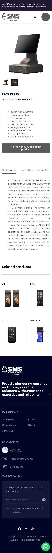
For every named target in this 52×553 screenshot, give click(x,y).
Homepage (8, 419)
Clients (31, 424)
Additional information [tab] (36, 170)
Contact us (7, 430)
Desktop (18, 99)
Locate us (16, 450)
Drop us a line (16, 466)
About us (32, 419)
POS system (27, 99)
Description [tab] (9, 170)
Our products (9, 424)
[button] (47, 33)
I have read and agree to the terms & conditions (27, 510)
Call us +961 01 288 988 (21, 458)
